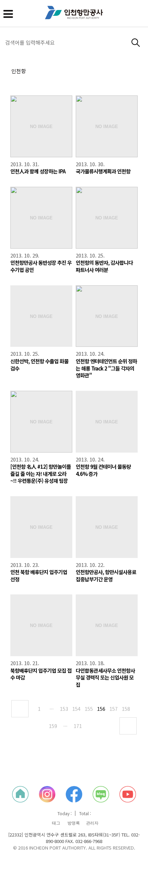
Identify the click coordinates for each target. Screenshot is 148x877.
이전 (20, 708)
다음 (128, 725)
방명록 (73, 823)
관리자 (92, 823)
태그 (56, 823)
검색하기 (135, 42)
